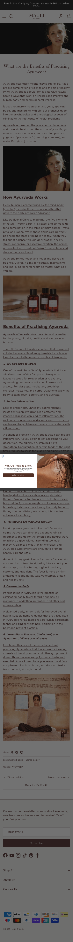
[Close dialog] (2, 456)
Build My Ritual (18, 475)
